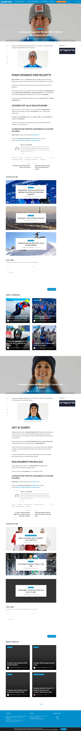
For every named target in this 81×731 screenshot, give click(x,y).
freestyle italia (28, 506)
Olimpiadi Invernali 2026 (31, 535)
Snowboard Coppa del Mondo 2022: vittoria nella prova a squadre (42, 167)
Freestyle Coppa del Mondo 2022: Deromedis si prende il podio (17, 691)
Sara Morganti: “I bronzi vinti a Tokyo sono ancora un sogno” (31, 591)
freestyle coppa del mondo (38, 504)
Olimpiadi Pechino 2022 (39, 674)
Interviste (31, 187)
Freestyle (40, 381)
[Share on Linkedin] (7, 63)
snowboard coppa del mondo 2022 (31, 159)
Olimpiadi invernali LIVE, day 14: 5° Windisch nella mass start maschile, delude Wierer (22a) (43, 690)
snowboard (34, 138)
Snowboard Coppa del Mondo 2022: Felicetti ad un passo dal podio (43, 514)
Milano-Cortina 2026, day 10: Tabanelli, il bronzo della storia (31, 539)
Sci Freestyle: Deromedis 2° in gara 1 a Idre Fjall (31, 565)
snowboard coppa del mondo (17, 159)
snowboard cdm (28, 157)
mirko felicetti (14, 157)
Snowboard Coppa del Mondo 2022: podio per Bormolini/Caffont (44, 317)
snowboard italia (42, 159)
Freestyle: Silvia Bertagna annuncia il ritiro (44, 664)
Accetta (63, 729)
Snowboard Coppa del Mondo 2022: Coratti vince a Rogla (44, 344)
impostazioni (55, 729)
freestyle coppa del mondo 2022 (18, 506)
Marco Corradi (28, 542)
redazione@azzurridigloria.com (38, 718)
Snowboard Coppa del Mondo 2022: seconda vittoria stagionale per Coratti (18, 343)
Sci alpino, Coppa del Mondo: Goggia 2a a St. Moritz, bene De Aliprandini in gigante (21, 514)
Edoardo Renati (28, 196)
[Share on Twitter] (7, 57)
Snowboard (40, 28)
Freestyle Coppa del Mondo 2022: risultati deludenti (17, 664)
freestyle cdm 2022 (28, 504)
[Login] (76, 2)
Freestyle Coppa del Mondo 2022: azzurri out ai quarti (21, 166)
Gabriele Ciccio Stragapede (34, 38)
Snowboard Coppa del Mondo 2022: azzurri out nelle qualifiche (31, 244)
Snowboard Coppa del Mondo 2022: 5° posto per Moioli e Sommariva (18, 317)
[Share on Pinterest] (7, 60)
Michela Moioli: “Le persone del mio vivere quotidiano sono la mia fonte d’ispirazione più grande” (31, 192)
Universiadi (30, 215)
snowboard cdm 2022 (37, 157)
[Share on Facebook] (7, 54)
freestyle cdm (19, 504)
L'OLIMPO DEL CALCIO (61, 1)
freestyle (34, 485)
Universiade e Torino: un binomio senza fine (31, 218)
